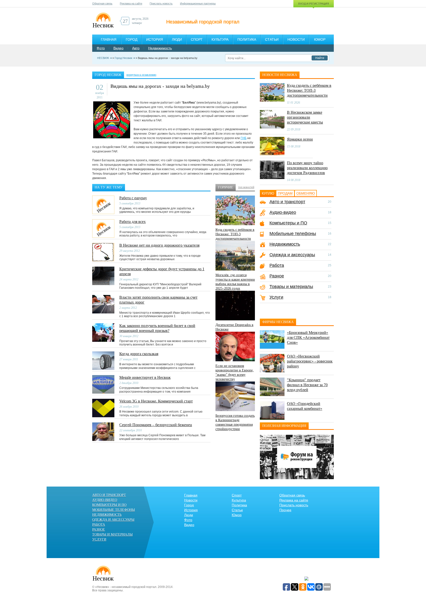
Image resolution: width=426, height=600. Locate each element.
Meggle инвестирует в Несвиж (145, 377)
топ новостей (246, 187)
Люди (177, 39)
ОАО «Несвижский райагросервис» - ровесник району (310, 361)
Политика (246, 39)
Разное (276, 276)
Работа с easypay (133, 198)
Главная (108, 39)
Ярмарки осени (300, 139)
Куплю (268, 193)
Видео (118, 48)
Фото (101, 48)
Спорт (197, 39)
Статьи (272, 39)
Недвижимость (160, 48)
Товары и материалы (291, 286)
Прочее (285, 510)
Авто (136, 48)
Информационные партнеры (198, 3)
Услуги (276, 297)
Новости (296, 39)
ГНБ (244, 138)
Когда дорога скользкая (138, 354)
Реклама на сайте (131, 3)
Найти (319, 58)
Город (131, 39)
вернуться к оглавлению (141, 74)
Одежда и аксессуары (292, 255)
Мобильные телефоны (292, 233)
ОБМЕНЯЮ (305, 193)
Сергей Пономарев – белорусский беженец (155, 425)
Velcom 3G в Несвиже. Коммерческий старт (156, 401)
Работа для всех (132, 221)
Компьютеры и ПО (288, 223)
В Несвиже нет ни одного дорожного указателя (159, 245)
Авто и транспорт (287, 202)
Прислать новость (161, 3)
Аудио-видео (282, 212)
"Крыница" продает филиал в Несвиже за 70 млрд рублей (307, 385)
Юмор (319, 39)
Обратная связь (102, 3)
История (154, 39)
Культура (220, 39)
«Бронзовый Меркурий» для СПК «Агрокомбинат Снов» (308, 337)
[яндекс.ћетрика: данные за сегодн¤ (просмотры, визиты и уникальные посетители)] (306, 579)
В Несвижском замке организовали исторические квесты (305, 117)
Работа (276, 265)
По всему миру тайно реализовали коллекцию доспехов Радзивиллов (307, 168)
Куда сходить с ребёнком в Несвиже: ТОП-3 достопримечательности (234, 234)
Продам (285, 193)
